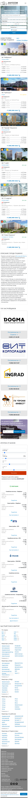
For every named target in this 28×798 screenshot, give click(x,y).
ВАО (3, 632)
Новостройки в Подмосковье (8, 763)
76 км (16, 701)
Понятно (23, 794)
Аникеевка (4, 688)
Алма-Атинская (6, 656)
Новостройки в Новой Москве (9, 764)
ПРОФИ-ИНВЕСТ (5, 59)
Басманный (18, 718)
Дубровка (17, 669)
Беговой (17, 720)
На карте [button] (14, 30)
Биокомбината (18, 733)
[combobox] (14, 18)
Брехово (17, 741)
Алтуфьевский (5, 720)
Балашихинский (19, 716)
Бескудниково (18, 685)
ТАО (15, 633)
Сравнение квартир (6, 770)
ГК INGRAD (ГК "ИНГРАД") (7, 237)
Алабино (17, 707)
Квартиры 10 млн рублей (7, 753)
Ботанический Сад (6, 671)
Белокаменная (5, 669)
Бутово (16, 689)
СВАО (3, 640)
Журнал (3, 773)
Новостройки (4, 760)
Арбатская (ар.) (19, 654)
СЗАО (15, 632)
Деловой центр (19, 667)
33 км (3, 709)
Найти (14, 32)
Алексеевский (5, 718)
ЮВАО (15, 638)
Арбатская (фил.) (19, 656)
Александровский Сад (7, 652)
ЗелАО (3, 635)
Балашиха (4, 743)
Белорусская (18, 683)
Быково (17, 691)
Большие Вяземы (19, 737)
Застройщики (4, 775)
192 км (3, 707)
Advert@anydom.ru (6, 781)
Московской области (21, 256)
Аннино (17, 652)
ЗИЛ (16, 671)
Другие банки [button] (13, 621)
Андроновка (18, 650)
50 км (16, 699)
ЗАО (3, 633)
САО (3, 638)
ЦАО (15, 635)
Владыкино (18, 665)
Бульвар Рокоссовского (6, 674)
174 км (3, 703)
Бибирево (17, 724)
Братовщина (18, 739)
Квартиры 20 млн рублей (7, 756)
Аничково (4, 737)
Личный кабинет (5, 776)
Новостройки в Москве (7, 761)
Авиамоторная (6, 646)
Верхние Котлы (19, 663)
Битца (16, 687)
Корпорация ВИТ (5, 130)
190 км (3, 705)
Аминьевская (18, 648)
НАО (3, 636)
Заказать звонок (19, 431)
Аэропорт (4, 724)
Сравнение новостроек (7, 768)
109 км (3, 699)
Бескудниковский (19, 722)
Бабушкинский (5, 726)
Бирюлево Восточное (20, 726)
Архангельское (6, 741)
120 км (3, 701)
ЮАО (15, 636)
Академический (6, 716)
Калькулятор (4, 771)
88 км (16, 703)
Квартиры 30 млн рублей (7, 758)
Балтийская (5, 667)
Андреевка (4, 735)
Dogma (3, 94)
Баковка (4, 692)
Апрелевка (4, 690)
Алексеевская (5, 654)
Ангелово (4, 733)
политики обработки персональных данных (10, 794)
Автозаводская (6, 648)
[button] (2, 54)
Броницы (17, 743)
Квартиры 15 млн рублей (7, 754)
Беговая (17, 681)
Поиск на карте (5, 766)
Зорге (16, 673)
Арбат (3, 722)
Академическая (6, 650)
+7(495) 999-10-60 (5, 779)
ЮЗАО (15, 640)
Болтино (17, 735)
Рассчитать (14, 473)
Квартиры (3, 751)
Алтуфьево (17, 645)
